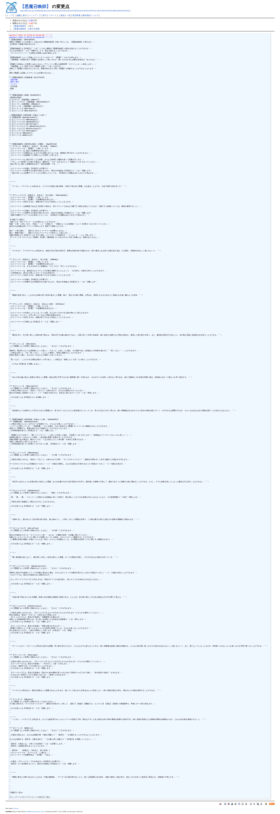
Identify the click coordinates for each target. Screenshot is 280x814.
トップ (10, 15)
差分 (25, 15)
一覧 (68, 15)
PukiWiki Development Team (35, 811)
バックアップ (35, 15)
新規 (63, 15)
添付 (45, 15)
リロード (52, 15)
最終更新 (86, 15)
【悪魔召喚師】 (35, 6)
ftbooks (16, 808)
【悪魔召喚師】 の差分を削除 (26, 29)
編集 (19, 15)
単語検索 (76, 15)
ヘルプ (95, 15)
